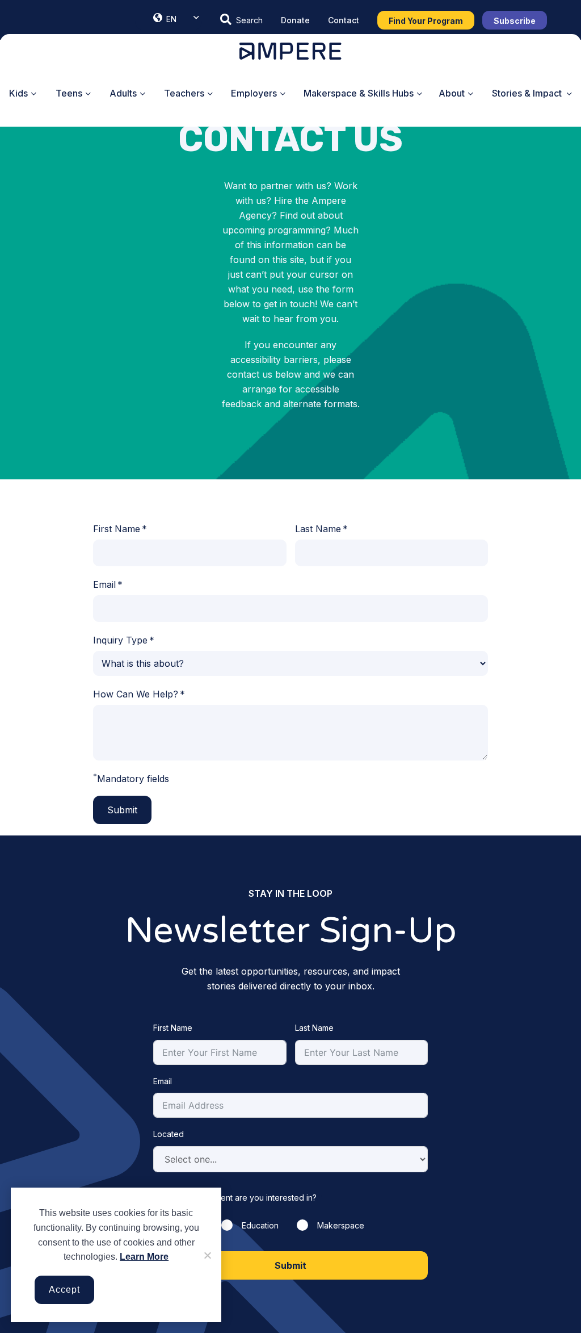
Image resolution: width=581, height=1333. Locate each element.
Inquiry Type (120, 640)
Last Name (318, 528)
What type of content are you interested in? (235, 1197)
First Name (116, 528)
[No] (207, 1255)
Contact (343, 20)
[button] (241, 19)
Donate (295, 20)
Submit (122, 810)
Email (104, 584)
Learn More (144, 1256)
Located (168, 1134)
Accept (64, 1289)
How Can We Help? (135, 694)
